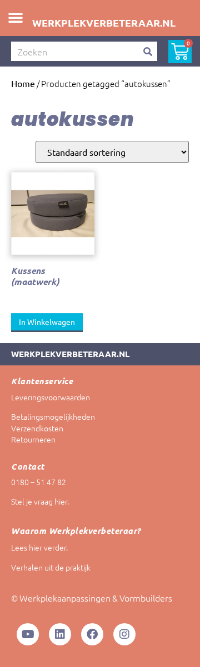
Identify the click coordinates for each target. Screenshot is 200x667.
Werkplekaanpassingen (65, 598)
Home (23, 83)
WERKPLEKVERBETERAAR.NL (104, 22)
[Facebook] (92, 634)
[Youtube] (28, 634)
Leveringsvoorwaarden (50, 397)
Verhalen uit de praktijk (51, 567)
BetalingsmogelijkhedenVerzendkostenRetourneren (53, 428)
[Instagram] (124, 634)
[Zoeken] (147, 51)
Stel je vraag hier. (40, 501)
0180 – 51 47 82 (38, 481)
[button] (15, 17)
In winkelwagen (47, 322)
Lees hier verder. (39, 547)
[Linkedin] (60, 634)
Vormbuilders (145, 598)
